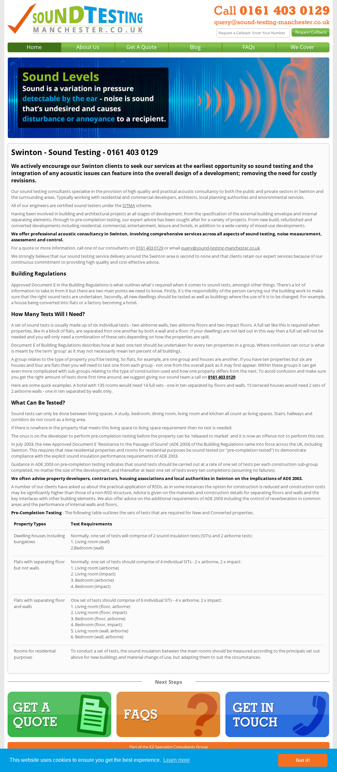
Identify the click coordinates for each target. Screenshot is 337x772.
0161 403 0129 (149, 248)
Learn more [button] (176, 760)
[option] (168, 97)
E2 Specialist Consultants (172, 747)
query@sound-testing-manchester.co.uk (220, 248)
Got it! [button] (303, 760)
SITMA (128, 205)
